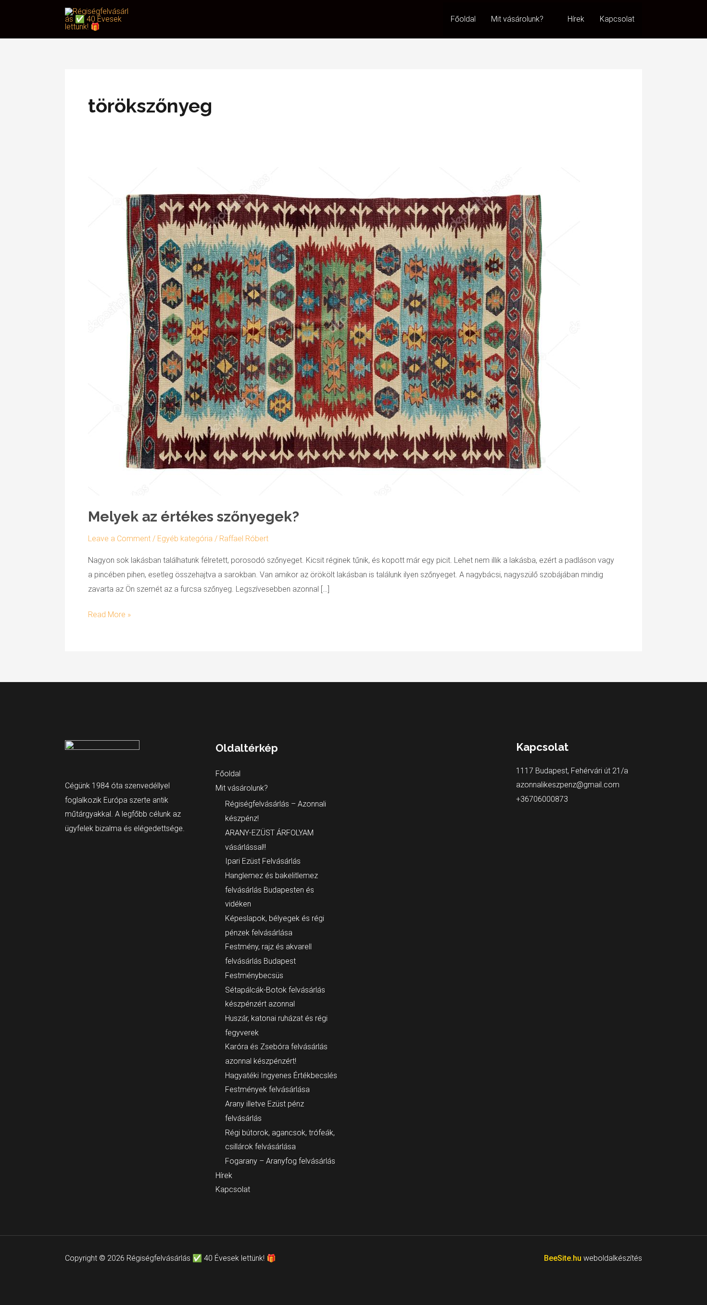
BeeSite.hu (563, 1258)
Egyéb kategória (185, 538)
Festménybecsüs (254, 975)
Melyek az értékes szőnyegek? (193, 516)
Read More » (109, 613)
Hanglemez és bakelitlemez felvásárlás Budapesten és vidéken (271, 889)
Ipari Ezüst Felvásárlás (263, 861)
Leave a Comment (119, 538)
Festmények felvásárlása (267, 1089)
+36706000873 (542, 799)
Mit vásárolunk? (517, 19)
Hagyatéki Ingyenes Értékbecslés (281, 1075)
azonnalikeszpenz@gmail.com (567, 784)
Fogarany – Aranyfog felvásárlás (280, 1161)
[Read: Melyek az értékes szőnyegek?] (334, 331)
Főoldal (463, 19)
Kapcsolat (617, 19)
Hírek (576, 19)
